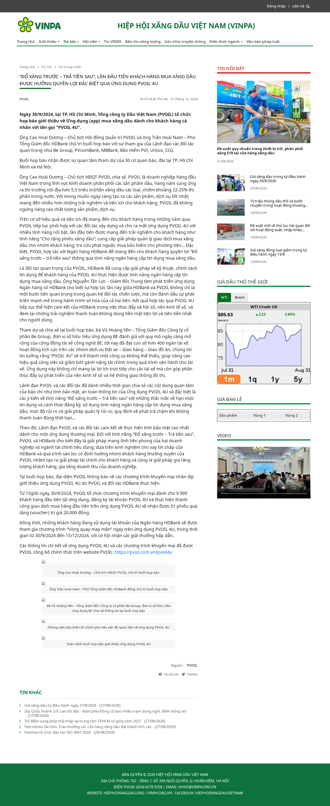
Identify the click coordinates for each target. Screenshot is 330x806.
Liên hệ (298, 6)
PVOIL (24, 99)
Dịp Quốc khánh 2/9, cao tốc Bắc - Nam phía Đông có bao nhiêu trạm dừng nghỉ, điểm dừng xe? (105, 711)
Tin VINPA (112, 41)
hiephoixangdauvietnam (219, 792)
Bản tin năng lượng (143, 41)
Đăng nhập (276, 6)
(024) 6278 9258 (149, 786)
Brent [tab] (239, 297)
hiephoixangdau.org (124, 792)
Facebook (170, 674)
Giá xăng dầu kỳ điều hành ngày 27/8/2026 (60, 705)
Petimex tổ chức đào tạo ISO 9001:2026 (57, 732)
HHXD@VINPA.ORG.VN (197, 786)
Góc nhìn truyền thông (185, 41)
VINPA (22, 18)
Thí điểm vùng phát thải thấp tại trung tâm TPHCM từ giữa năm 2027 (82, 721)
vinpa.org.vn (159, 792)
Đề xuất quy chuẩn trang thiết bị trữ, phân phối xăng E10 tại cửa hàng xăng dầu (260, 150)
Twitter (192, 674)
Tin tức (69, 41)
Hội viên (90, 41)
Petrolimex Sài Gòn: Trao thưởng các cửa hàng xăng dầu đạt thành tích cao (88, 726)
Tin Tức (46, 67)
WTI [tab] (224, 297)
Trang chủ (26, 41)
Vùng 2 (291, 415)
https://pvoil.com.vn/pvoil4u (143, 552)
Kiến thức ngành (224, 41)
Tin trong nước (69, 67)
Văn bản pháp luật (263, 41)
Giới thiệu (48, 41)
